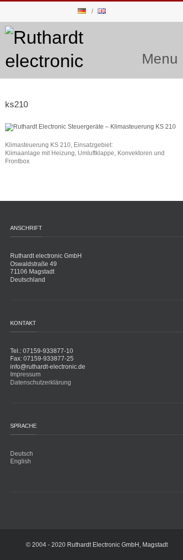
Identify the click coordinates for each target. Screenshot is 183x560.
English (20, 461)
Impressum (25, 374)
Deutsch (21, 453)
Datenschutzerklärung (40, 382)
